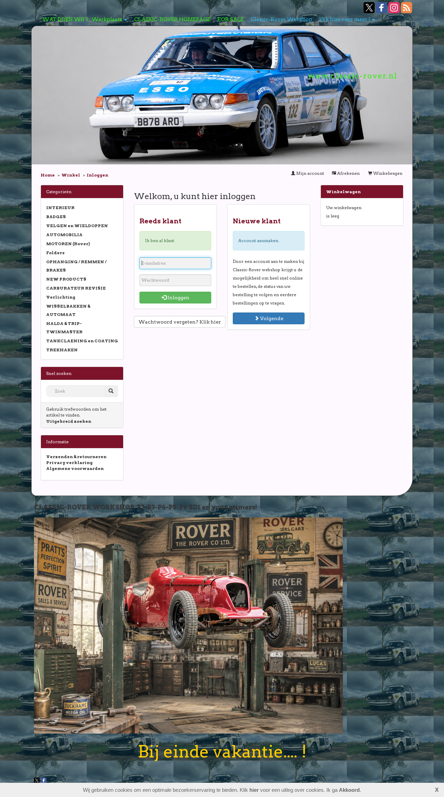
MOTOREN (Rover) (68, 243)
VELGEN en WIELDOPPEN (77, 225)
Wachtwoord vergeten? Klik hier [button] (179, 322)
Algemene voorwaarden (75, 468)
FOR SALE (230, 19)
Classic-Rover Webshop (281, 19)
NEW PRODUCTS (66, 279)
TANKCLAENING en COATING (82, 340)
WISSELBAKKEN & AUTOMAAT (68, 310)
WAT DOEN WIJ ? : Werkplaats (82, 19)
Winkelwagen (387, 173)
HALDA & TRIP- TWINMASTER (64, 327)
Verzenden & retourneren (76, 456)
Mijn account (309, 173)
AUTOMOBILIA (64, 234)
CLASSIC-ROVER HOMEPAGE (172, 19)
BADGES (56, 216)
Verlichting (60, 297)
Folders (55, 252)
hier (254, 790)
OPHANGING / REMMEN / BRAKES (76, 266)
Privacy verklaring (69, 462)
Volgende (271, 318)
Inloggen (177, 297)
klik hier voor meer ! (344, 19)
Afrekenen (348, 173)
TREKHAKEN (62, 349)
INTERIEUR (60, 207)
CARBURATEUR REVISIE (76, 288)
